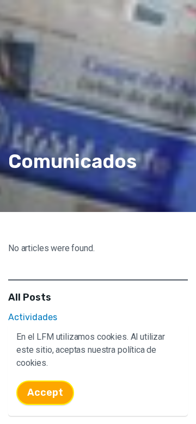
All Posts (29, 297)
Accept (45, 392)
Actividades (32, 317)
